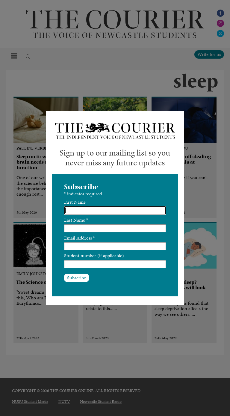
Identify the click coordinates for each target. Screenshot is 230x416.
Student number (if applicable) (94, 255)
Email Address (79, 237)
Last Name (76, 220)
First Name (75, 202)
